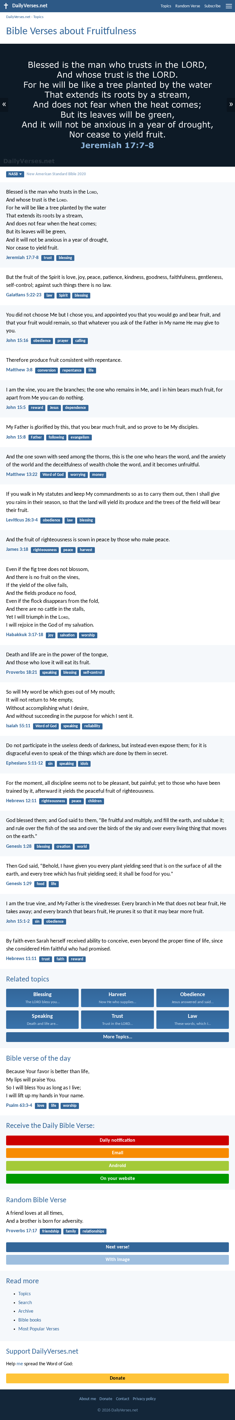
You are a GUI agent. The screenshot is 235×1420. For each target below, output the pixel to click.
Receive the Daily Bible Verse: (50, 1126)
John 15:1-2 (18, 921)
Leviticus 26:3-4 (22, 520)
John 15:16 (17, 340)
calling (80, 341)
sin (50, 764)
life (91, 371)
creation (63, 847)
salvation (67, 635)
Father (36, 437)
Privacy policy (144, 1399)
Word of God (53, 475)
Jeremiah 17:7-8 (22, 257)
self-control (92, 673)
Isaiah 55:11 (18, 726)
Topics (166, 6)
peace (68, 550)
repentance (72, 371)
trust (48, 258)
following (56, 437)
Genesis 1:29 (19, 883)
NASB (13, 174)
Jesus (54, 408)
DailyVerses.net (18, 17)
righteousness (45, 550)
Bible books (29, 1320)
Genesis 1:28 (19, 846)
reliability (92, 726)
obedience (42, 341)
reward (37, 408)
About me (87, 1399)
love (40, 1106)
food (40, 884)
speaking (49, 673)
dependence (75, 408)
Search (25, 1302)
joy (50, 635)
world (82, 847)
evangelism (80, 437)
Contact (122, 1399)
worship (88, 635)
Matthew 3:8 (19, 370)
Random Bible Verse (36, 1200)
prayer (63, 341)
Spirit (63, 296)
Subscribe (212, 6)
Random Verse (187, 6)
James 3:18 (17, 549)
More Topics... (117, 1037)
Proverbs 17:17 (21, 1231)
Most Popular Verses (38, 1329)
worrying (77, 475)
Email (117, 1153)
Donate (117, 1378)
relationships (93, 1231)
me (20, 1364)
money (98, 475)
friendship (50, 1231)
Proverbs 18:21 (21, 672)
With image (118, 1259)
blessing (65, 258)
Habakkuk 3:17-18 (24, 634)
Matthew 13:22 (21, 474)
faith (60, 959)
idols (84, 764)
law (49, 296)
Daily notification (117, 1140)
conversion (47, 371)
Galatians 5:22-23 (23, 295)
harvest (86, 550)
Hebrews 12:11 (21, 801)
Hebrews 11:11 (21, 958)
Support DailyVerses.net (42, 1351)
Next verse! (117, 1247)
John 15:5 (16, 407)
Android (117, 1165)
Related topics (27, 979)
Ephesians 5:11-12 (24, 763)
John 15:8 (16, 437)
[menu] (229, 8)
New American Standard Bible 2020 (56, 174)
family (71, 1231)
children (95, 801)
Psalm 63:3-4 (19, 1105)
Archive (25, 1311)
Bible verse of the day (38, 1058)
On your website (117, 1178)
